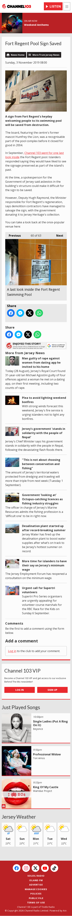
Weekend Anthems (36, 24)
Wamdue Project (42, 791)
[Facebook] (16, 868)
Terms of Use (36, 902)
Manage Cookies (36, 889)
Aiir (65, 910)
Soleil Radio (36, 875)
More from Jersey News (46, 54)
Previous (13, 235)
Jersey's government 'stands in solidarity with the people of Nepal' (43, 433)
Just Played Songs (21, 707)
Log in (12, 651)
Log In (19, 689)
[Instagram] (26, 868)
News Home (17, 54)
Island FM (36, 880)
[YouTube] (45, 868)
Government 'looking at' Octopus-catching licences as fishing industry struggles (42, 499)
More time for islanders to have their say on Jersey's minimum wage (44, 565)
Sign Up (52, 689)
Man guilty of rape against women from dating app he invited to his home (41, 362)
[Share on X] (30, 313)
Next (58, 235)
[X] (35, 868)
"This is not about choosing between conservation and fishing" (41, 464)
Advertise (36, 884)
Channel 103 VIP (22, 671)
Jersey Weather (19, 817)
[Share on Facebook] (11, 313)
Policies (35, 893)
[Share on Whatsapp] (39, 313)
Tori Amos (39, 758)
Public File (36, 898)
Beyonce (38, 729)
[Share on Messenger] (20, 313)
